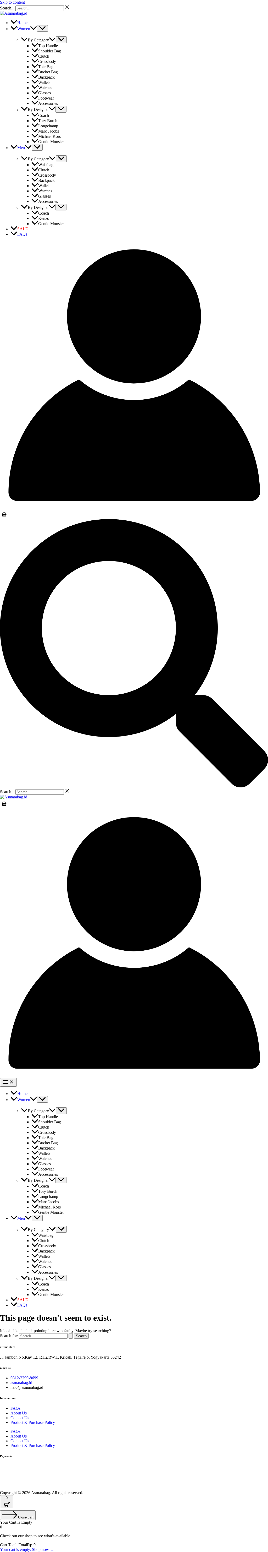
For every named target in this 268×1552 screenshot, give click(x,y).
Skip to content (12, 2)
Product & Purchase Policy (32, 1422)
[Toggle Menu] (42, 28)
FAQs (15, 1408)
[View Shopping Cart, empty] (134, 514)
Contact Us (19, 1417)
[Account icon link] (134, 507)
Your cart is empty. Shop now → (27, 1549)
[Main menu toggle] (8, 1082)
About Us (18, 1413)
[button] (33, 28)
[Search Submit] (71, 1336)
